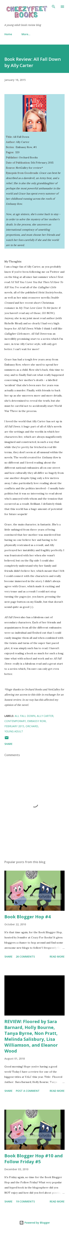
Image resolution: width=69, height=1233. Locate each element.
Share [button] (8, 744)
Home (8, 34)
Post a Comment (28, 1091)
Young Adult (13, 731)
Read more (57, 956)
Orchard (32, 726)
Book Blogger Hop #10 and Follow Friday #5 (33, 1158)
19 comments (25, 1201)
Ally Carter (45, 716)
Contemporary (15, 721)
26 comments (25, 956)
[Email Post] (6, 739)
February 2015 (14, 726)
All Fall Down (25, 716)
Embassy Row (36, 721)
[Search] (53, 6)
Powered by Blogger (37, 1222)
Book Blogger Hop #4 (27, 917)
